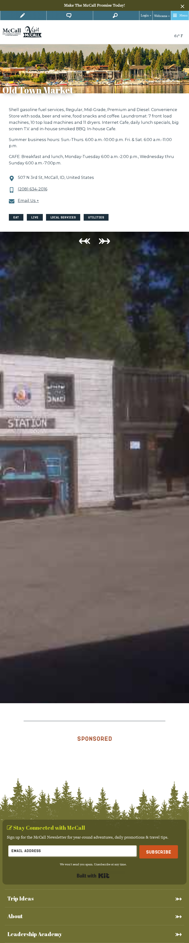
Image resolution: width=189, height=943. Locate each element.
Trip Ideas (20, 898)
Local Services (63, 217)
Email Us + (28, 200)
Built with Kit (93, 875)
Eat (16, 217)
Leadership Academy (34, 934)
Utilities (96, 217)
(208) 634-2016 (32, 189)
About (15, 916)
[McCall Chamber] (11, 31)
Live (34, 217)
